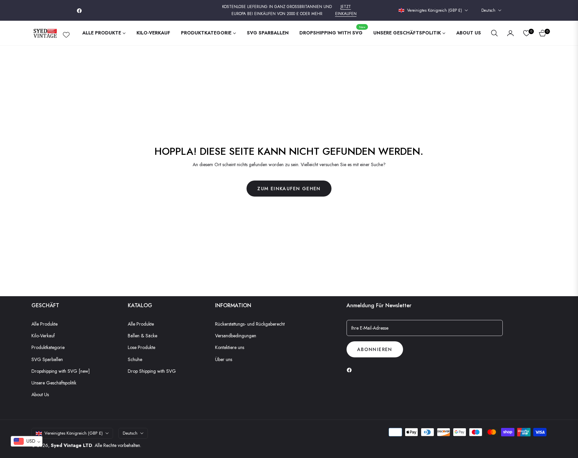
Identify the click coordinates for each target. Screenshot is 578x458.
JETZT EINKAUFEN (346, 10)
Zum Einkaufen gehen (289, 188)
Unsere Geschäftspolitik (53, 382)
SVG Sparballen (47, 359)
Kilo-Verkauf (43, 335)
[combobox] (26, 441)
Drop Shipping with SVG (152, 371)
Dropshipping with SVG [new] (60, 371)
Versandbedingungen (235, 335)
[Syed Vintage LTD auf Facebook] (351, 369)
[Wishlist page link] (66, 33)
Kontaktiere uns (229, 347)
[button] (494, 33)
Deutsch (488, 10)
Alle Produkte (44, 324)
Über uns (223, 359)
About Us (40, 394)
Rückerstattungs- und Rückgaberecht (250, 324)
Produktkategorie (48, 347)
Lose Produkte (141, 347)
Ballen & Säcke (142, 335)
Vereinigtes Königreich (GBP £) (434, 10)
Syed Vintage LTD (71, 445)
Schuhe (135, 359)
